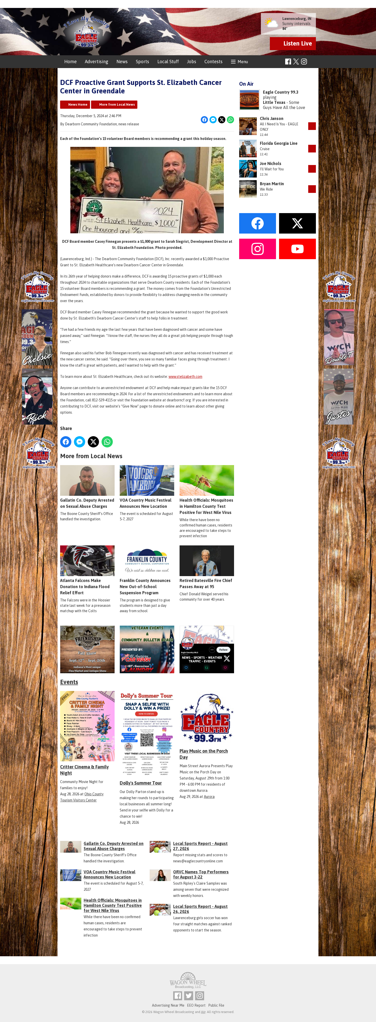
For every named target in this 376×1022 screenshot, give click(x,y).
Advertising (96, 61)
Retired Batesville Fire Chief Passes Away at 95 (206, 583)
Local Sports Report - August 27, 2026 (200, 846)
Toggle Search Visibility (312, 62)
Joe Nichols (270, 163)
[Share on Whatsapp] (230, 119)
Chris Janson (271, 118)
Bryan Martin (272, 183)
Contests (213, 61)
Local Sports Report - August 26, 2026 (200, 909)
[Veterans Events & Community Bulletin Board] (147, 649)
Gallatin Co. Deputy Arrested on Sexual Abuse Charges (87, 503)
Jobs (191, 61)
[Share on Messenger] (213, 119)
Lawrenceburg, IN (296, 19)
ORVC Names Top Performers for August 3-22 (201, 874)
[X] (207, 649)
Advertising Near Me (168, 1005)
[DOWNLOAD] (312, 126)
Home (70, 61)
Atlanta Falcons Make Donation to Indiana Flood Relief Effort (84, 586)
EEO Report (196, 1005)
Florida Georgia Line (278, 143)
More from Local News (117, 104)
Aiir (203, 1012)
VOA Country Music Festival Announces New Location (145, 503)
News (122, 61)
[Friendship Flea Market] (87, 649)
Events (69, 681)
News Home (77, 104)
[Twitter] (188, 995)
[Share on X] (221, 119)
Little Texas (274, 102)
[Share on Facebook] (204, 119)
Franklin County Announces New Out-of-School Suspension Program (145, 586)
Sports (142, 61)
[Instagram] (304, 61)
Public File (216, 1005)
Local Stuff (168, 61)
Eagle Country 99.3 (280, 92)
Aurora (209, 797)
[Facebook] (288, 61)
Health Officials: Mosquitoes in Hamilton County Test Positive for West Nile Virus (206, 506)
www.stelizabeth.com (185, 377)
